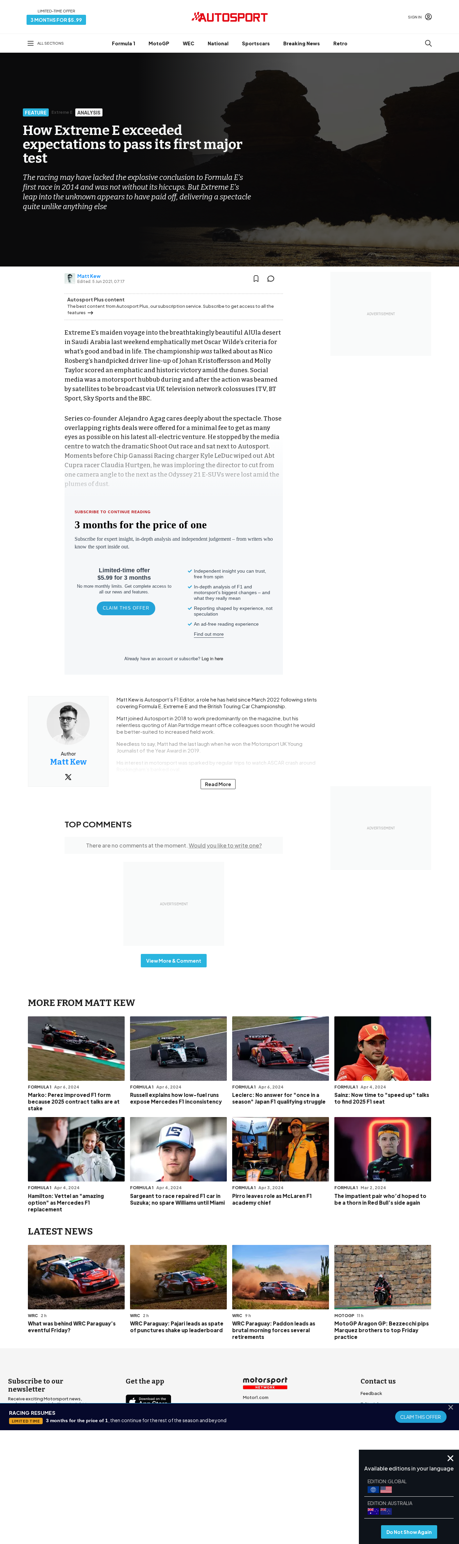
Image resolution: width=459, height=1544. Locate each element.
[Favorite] (256, 278)
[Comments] (273, 278)
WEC (188, 43)
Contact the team (380, 1436)
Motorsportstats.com (266, 1429)
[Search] (428, 43)
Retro (340, 43)
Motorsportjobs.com (265, 1408)
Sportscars (256, 43)
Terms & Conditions (192, 1490)
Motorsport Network (216, 1499)
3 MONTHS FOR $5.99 (56, 20)
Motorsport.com (261, 1418)
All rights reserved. (262, 1499)
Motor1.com (255, 1397)
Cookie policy (233, 1490)
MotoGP (159, 43)
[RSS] (189, 1460)
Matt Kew (88, 276)
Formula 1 (123, 43)
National (218, 43)
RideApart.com (259, 1440)
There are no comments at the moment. (174, 845)
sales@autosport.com (385, 1447)
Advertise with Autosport (387, 1425)
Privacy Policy (267, 1490)
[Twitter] (68, 777)
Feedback (371, 1393)
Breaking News (301, 43)
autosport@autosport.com (390, 1414)
